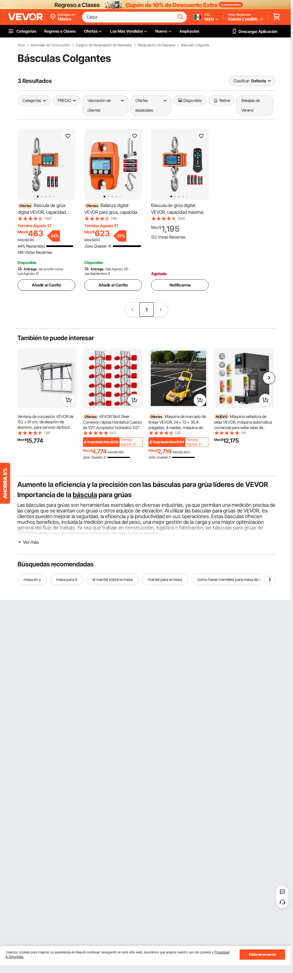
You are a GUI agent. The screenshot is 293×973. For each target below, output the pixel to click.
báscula (85, 495)
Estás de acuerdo (262, 954)
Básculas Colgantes (195, 45)
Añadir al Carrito (46, 285)
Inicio (21, 45)
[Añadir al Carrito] (68, 400)
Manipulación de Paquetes (156, 45)
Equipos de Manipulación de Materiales (104, 45)
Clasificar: (241, 80)
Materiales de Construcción (50, 45)
